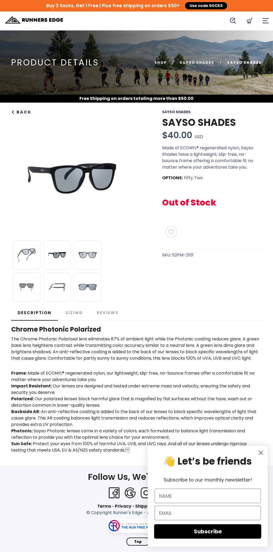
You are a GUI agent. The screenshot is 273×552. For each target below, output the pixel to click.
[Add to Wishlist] (171, 232)
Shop (160, 62)
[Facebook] (114, 493)
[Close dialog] (261, 452)
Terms (104, 506)
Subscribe (208, 531)
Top (138, 541)
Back (23, 112)
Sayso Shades (197, 62)
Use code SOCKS (206, 5)
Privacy (123, 506)
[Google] (130, 493)
